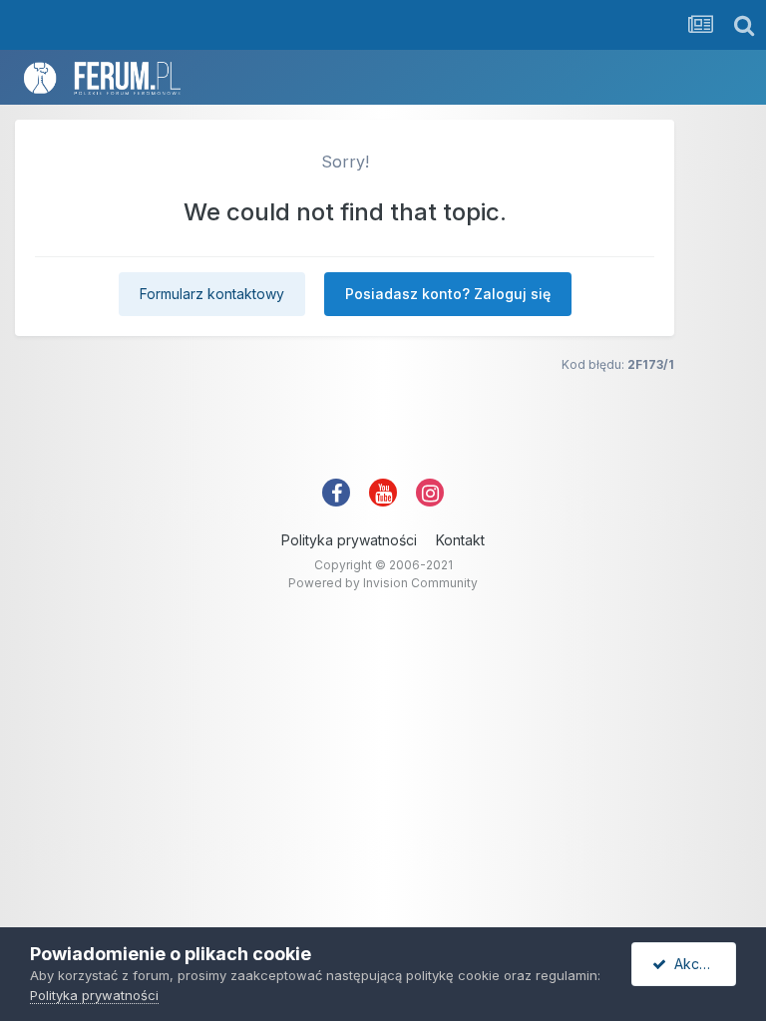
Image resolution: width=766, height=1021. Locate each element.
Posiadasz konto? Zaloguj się (448, 293)
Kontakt (460, 539)
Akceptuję (701, 963)
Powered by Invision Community (383, 582)
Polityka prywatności (349, 539)
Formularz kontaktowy (212, 293)
